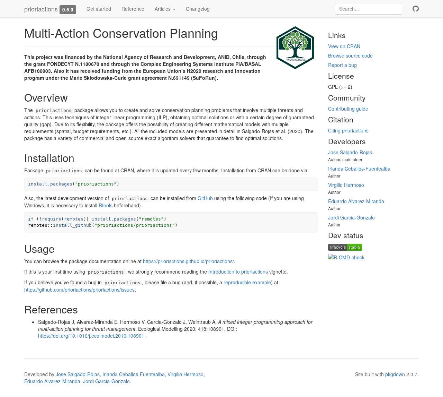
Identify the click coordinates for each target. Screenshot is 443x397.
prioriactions (41, 8)
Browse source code (350, 55)
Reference (132, 8)
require (51, 219)
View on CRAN (344, 46)
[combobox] (368, 9)
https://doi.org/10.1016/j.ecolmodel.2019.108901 (91, 335)
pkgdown (395, 374)
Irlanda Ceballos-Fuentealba (359, 168)
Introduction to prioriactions (238, 271)
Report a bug (342, 64)
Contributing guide (348, 108)
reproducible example (247, 282)
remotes (73, 219)
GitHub (205, 198)
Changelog (198, 8)
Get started (99, 8)
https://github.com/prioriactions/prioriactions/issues (79, 289)
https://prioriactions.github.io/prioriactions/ (188, 261)
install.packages (50, 184)
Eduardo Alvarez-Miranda (356, 201)
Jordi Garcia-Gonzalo (351, 217)
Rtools (105, 205)
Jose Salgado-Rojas (350, 152)
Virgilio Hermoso (346, 184)
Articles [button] (163, 8)
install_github (72, 225)
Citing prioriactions (348, 130)
